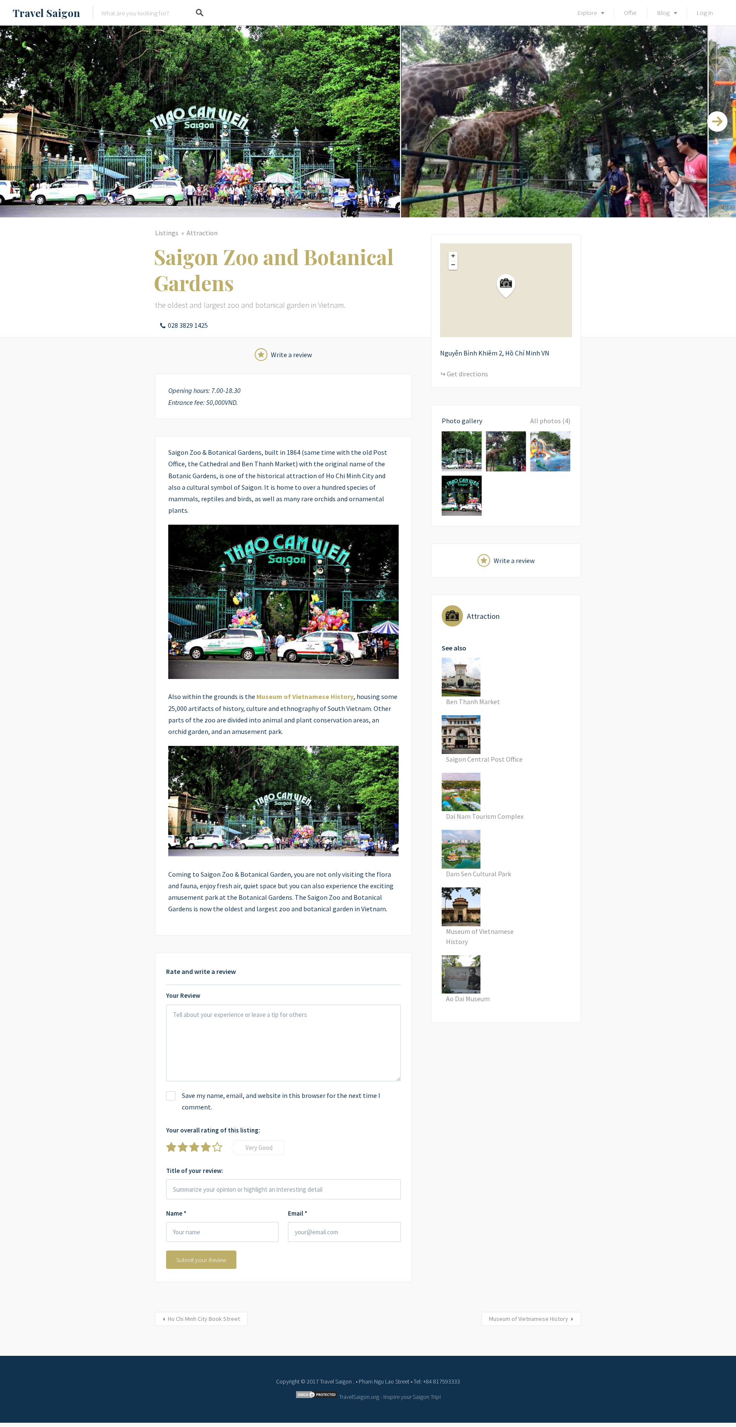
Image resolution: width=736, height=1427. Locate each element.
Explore (587, 13)
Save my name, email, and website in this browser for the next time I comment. (281, 1101)
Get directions (467, 374)
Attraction (202, 232)
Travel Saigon (46, 12)
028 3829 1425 (188, 325)
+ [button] (453, 256)
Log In (705, 13)
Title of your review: (194, 1171)
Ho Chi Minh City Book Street (204, 1319)
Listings (166, 232)
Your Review (183, 995)
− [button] (453, 265)
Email (298, 1213)
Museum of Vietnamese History (528, 1319)
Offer (630, 13)
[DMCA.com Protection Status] (316, 1397)
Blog (663, 13)
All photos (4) (550, 420)
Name (176, 1213)
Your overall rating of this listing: (213, 1130)
